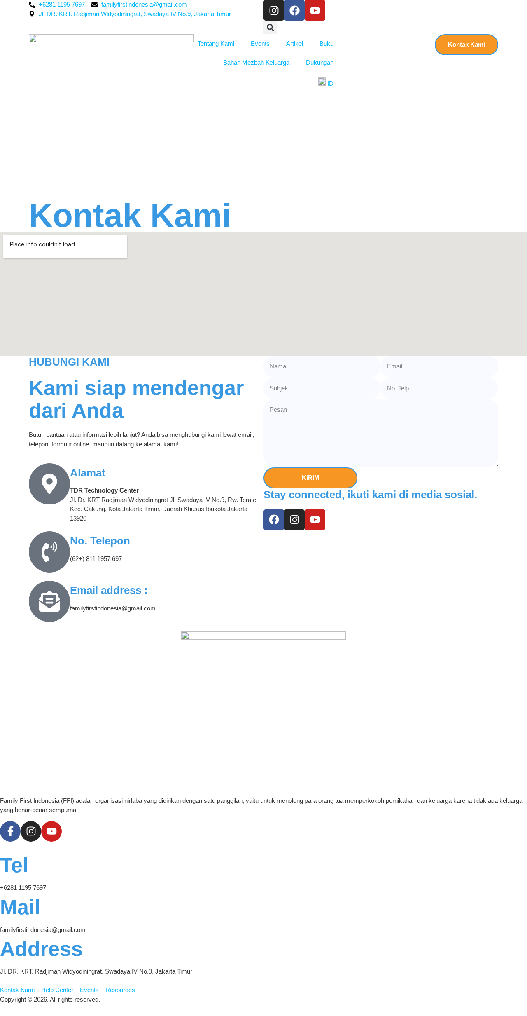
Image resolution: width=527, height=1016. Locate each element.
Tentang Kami (216, 43)
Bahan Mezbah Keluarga (256, 62)
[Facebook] (294, 10)
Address (41, 948)
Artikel (294, 43)
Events (260, 43)
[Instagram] (274, 10)
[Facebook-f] (10, 831)
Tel (14, 865)
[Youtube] (315, 10)
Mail (20, 907)
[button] (270, 27)
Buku (326, 43)
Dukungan (319, 62)
